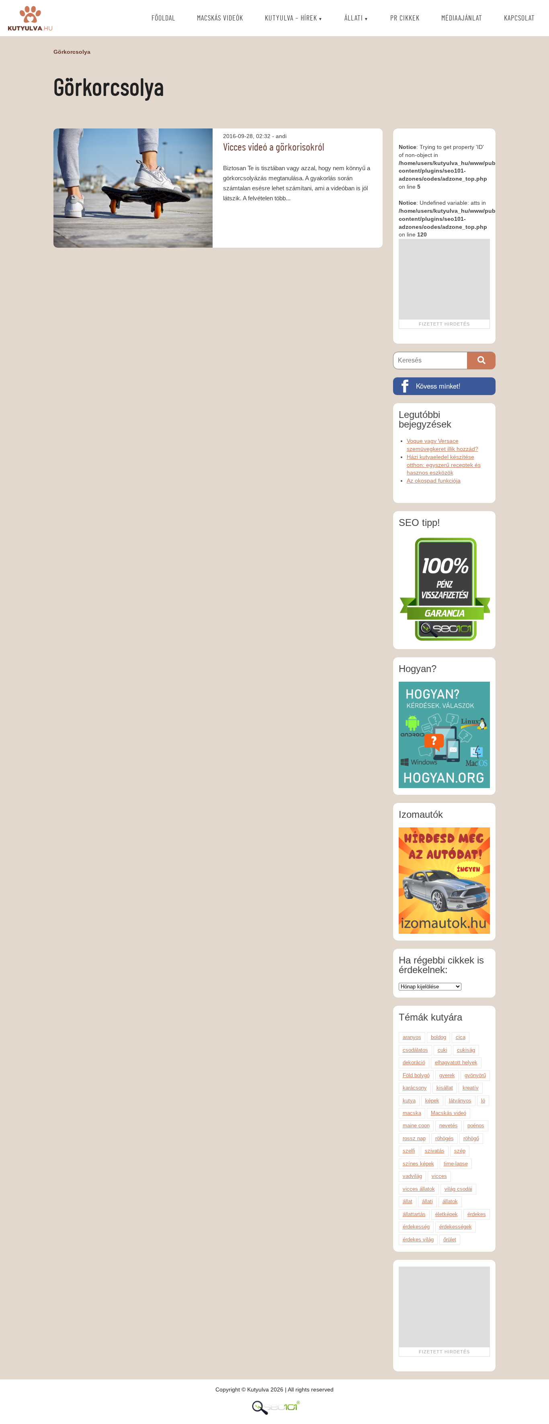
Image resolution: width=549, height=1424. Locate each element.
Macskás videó (448, 1113)
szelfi (409, 1151)
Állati (353, 18)
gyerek (447, 1075)
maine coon (416, 1125)
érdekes (476, 1214)
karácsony (415, 1088)
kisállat (444, 1088)
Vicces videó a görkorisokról (273, 147)
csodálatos (415, 1050)
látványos (460, 1101)
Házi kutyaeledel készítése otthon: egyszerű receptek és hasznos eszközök (444, 465)
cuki (442, 1050)
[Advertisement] (444, 279)
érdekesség (416, 1227)
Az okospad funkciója (434, 480)
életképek (446, 1214)
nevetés (448, 1125)
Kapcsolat (519, 18)
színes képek (418, 1164)
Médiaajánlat (461, 18)
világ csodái (458, 1189)
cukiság (466, 1050)
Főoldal (163, 18)
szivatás (435, 1151)
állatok (450, 1201)
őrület (449, 1240)
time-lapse (456, 1164)
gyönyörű (475, 1075)
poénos (475, 1125)
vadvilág (412, 1176)
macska (412, 1113)
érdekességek (455, 1227)
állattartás (414, 1214)
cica (460, 1037)
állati (427, 1201)
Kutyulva (30, 18)
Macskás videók (220, 18)
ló (483, 1101)
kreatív (471, 1088)
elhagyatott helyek (456, 1062)
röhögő (471, 1138)
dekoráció (414, 1062)
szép (459, 1151)
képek (432, 1101)
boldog (438, 1037)
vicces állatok (419, 1189)
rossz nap (414, 1138)
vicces (439, 1176)
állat (407, 1201)
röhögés (444, 1138)
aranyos (412, 1037)
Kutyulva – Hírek (291, 18)
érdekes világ (418, 1240)
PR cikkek (405, 18)
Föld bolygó (416, 1075)
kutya (409, 1101)
